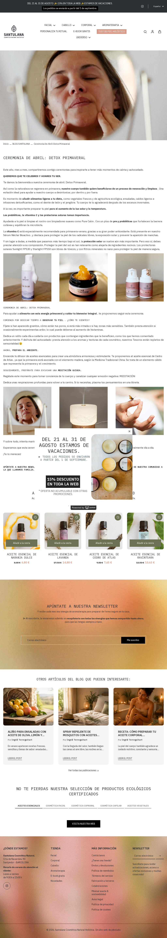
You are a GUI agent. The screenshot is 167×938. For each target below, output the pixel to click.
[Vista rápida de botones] (35, 517)
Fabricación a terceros (103, 880)
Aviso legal (97, 899)
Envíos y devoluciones (103, 865)
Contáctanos (98, 855)
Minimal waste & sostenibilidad (100, 893)
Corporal (55, 860)
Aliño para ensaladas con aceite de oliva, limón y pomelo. (27, 733)
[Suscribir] (160, 856)
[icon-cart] (159, 31)
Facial (54, 855)
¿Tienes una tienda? (102, 860)
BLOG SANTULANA (21, 143)
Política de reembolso (103, 870)
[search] (145, 31)
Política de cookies (101, 909)
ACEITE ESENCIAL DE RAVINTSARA (145, 556)
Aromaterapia (58, 870)
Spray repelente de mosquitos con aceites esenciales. (80, 733)
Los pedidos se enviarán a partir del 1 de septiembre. (70, 8)
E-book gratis (58, 875)
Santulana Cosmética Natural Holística (74, 929)
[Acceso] (152, 31)
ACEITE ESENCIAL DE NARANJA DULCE (21, 556)
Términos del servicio (102, 875)
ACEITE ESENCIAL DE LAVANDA (63, 556)
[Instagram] (142, 6)
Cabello (55, 865)
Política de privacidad (103, 904)
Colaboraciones (100, 885)
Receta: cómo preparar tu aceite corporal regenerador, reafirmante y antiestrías (137, 733)
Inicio (6, 143)
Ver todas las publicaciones (82, 770)
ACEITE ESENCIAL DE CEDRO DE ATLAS (104, 556)
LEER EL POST (15, 758)
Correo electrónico (36, 640)
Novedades (56, 880)
